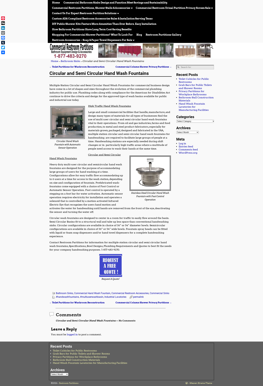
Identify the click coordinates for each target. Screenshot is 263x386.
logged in (72, 334)
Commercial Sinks (159, 293)
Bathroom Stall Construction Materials (76, 359)
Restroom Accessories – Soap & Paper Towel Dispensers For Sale (92, 40)
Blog (139, 34)
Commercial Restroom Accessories (130, 293)
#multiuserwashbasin (91, 296)
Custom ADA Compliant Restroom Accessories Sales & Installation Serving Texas (102, 18)
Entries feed (186, 146)
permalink (138, 296)
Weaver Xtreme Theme (200, 383)
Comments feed (188, 149)
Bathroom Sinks (70, 61)
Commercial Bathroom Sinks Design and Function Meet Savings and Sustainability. (115, 2)
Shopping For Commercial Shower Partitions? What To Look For (92, 34)
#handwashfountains (67, 296)
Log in (182, 143)
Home (56, 2)
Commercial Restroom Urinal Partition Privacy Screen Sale (173, 8)
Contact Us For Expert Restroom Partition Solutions (84, 13)
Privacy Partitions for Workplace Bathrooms (193, 93)
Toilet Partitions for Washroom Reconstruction (77, 66)
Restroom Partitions (68, 383)
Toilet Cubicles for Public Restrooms (75, 350)
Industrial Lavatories (115, 296)
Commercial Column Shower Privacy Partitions (144, 66)
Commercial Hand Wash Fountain (92, 293)
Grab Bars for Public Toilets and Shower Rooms (195, 86)
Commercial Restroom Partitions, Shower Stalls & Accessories (91, 8)
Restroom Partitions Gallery (163, 34)
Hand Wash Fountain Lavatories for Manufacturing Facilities (194, 106)
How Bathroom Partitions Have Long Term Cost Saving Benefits (92, 29)
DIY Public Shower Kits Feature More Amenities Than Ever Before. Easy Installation (104, 24)
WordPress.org (188, 152)
